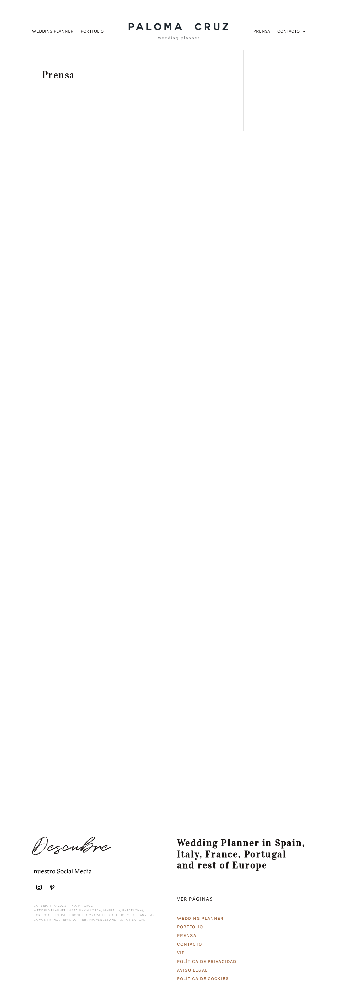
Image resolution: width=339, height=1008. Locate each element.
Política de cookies (203, 978)
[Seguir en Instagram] (39, 887)
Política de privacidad (207, 961)
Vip (181, 953)
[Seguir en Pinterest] (52, 887)
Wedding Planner (52, 31)
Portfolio (92, 31)
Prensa (261, 31)
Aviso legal (192, 970)
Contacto (288, 31)
